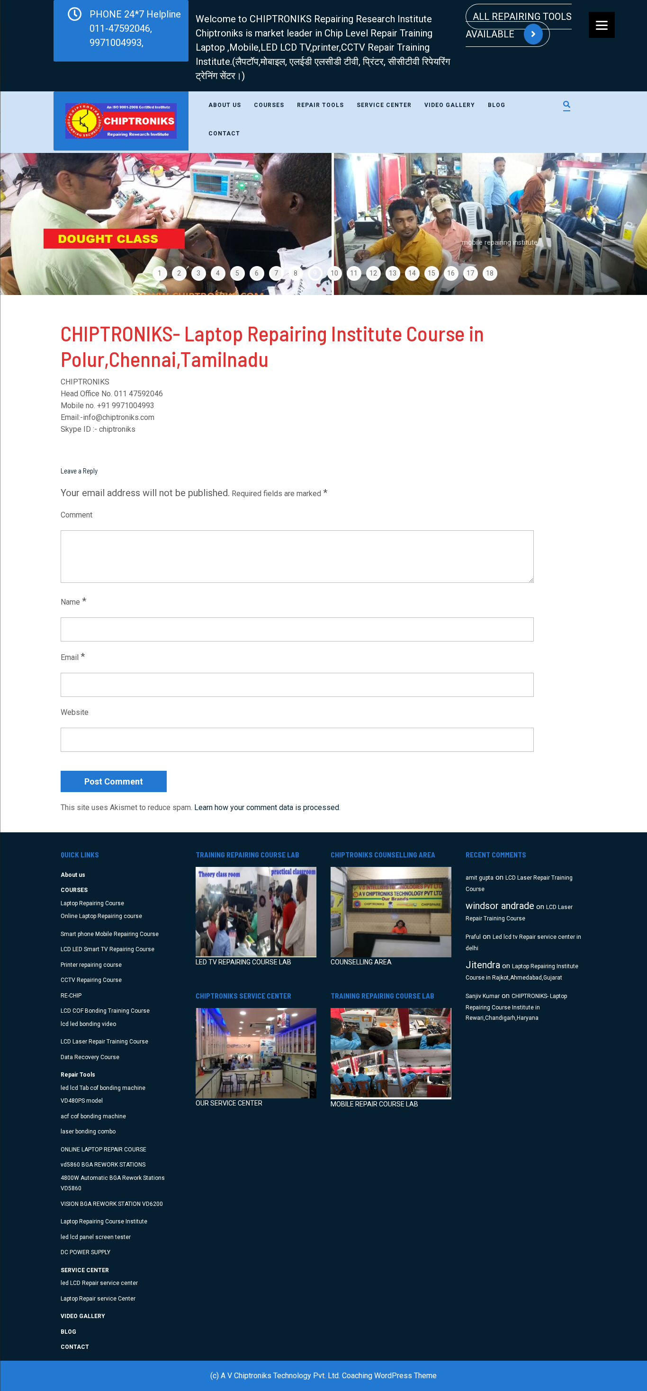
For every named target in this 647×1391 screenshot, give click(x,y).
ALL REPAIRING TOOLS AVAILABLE (519, 25)
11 (354, 273)
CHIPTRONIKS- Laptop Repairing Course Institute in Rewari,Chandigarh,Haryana (516, 1007)
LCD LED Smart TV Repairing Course (107, 949)
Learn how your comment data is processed (266, 807)
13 (392, 273)
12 (373, 273)
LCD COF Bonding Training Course (105, 1011)
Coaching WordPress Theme (389, 1375)
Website (75, 712)
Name (73, 601)
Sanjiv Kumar (483, 996)
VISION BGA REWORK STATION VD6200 (112, 1204)
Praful (473, 937)
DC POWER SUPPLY (85, 1252)
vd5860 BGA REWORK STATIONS (103, 1164)
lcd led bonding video (88, 1024)
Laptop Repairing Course (92, 903)
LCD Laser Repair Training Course (104, 1041)
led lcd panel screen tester (96, 1237)
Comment (76, 514)
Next (617, 224)
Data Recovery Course (90, 1057)
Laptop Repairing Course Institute (104, 1221)
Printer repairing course (91, 965)
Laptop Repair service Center (98, 1298)
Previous (29, 224)
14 (412, 273)
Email (73, 656)
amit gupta (480, 877)
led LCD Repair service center (99, 1283)
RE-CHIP (71, 995)
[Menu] (602, 25)
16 (451, 273)
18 (490, 273)
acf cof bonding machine (93, 1116)
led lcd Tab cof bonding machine (103, 1088)
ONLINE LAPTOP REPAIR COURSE (103, 1149)
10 (334, 273)
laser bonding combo (88, 1131)
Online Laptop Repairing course (101, 916)
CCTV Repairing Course (91, 980)
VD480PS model (82, 1100)
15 (431, 273)
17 (470, 273)
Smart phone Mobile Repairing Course (110, 934)
